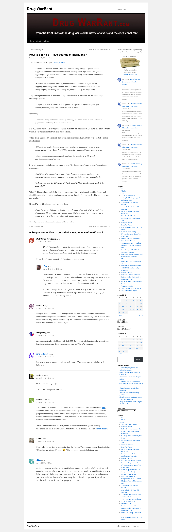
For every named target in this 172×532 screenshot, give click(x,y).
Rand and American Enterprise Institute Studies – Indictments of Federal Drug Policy (131, 277)
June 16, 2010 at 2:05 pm (45, 308)
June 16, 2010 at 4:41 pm (45, 357)
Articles (46, 41)
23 (126, 309)
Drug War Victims (126, 223)
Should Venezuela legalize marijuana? (130, 397)
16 (126, 306)
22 (123, 309)
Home (32, 41)
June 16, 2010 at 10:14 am (45, 242)
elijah (38, 459)
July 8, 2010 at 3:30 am (44, 463)
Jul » (141, 315)
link (103, 407)
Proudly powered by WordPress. (130, 526)
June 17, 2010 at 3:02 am (45, 402)
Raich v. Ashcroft (126, 272)
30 (126, 312)
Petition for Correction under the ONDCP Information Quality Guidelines (131, 268)
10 (130, 303)
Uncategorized (51, 222)
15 (123, 306)
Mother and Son (126, 259)
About (38, 41)
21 (119, 309)
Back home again (36, 49)
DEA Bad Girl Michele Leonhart (131, 216)
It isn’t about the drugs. (126, 399)
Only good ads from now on (99, 49)
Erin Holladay (42, 353)
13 (141, 303)
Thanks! (123, 191)
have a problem (59, 62)
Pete (50, 58)
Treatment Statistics (127, 286)
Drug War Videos (126, 225)
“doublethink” (101, 428)
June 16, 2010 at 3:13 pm (45, 335)
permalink (70, 222)
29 (123, 312)
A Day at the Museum (128, 195)
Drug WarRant (39, 8)
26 (137, 309)
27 (141, 309)
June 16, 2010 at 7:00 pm (45, 378)
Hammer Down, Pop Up (128, 232)
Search (138, 360)
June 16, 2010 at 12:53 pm (52, 269)
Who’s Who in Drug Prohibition (131, 288)
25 (133, 309)
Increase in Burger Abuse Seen (130, 238)
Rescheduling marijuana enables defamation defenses (131, 81)
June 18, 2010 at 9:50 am (45, 442)
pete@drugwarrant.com (130, 74)
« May (119, 315)
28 (119, 312)
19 (137, 306)
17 (130, 306)
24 (130, 309)
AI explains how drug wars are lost (130, 381)
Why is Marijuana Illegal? (129, 290)
